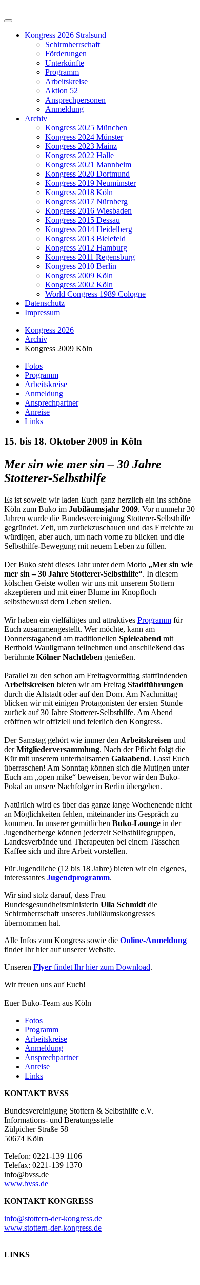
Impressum (42, 312)
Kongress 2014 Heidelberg (88, 229)
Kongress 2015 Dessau (82, 220)
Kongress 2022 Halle (79, 155)
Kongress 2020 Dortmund (87, 173)
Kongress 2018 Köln (79, 192)
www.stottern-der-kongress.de (53, 1227)
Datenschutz (45, 303)
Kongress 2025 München (86, 127)
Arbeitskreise (66, 81)
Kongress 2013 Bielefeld (85, 238)
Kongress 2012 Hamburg (86, 247)
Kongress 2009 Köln (79, 275)
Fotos (34, 365)
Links (34, 421)
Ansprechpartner (51, 402)
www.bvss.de (26, 1183)
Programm (62, 72)
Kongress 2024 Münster (84, 136)
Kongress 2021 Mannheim (88, 164)
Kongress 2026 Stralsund (65, 35)
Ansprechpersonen (75, 99)
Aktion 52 (61, 90)
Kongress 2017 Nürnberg (86, 201)
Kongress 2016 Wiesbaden (88, 210)
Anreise (37, 412)
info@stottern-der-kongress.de (53, 1218)
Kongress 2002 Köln (79, 284)
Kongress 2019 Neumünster (90, 183)
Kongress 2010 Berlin (80, 266)
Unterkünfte (64, 63)
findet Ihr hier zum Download (91, 967)
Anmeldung (64, 109)
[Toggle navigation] (8, 20)
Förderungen (66, 53)
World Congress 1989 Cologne (95, 294)
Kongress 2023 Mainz (81, 146)
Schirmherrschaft (72, 44)
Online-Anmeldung (153, 940)
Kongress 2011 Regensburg (90, 257)
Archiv (36, 118)
